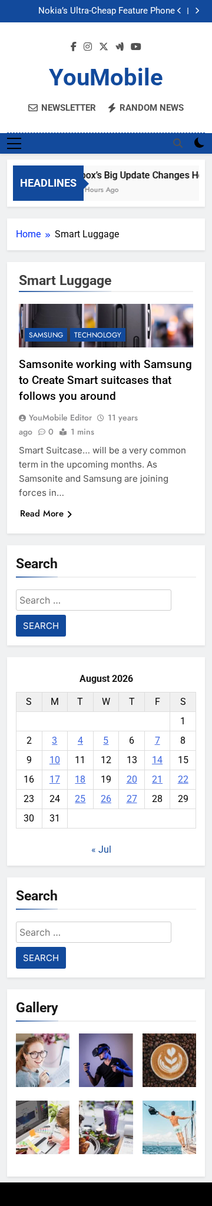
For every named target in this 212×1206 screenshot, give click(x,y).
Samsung (46, 335)
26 (106, 798)
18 (80, 779)
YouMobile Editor (60, 417)
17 (54, 779)
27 (132, 798)
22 (183, 779)
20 (132, 779)
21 (157, 779)
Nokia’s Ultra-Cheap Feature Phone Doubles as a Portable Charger (106, 11)
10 (54, 760)
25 (80, 798)
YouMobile (106, 77)
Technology (97, 335)
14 (157, 760)
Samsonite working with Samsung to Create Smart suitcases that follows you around (105, 380)
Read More (42, 513)
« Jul (101, 849)
